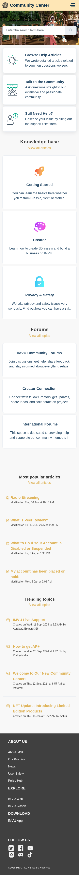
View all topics (39, 335)
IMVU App (15, 820)
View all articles (39, 148)
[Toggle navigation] (72, 5)
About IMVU (16, 752)
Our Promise (16, 759)
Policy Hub (15, 780)
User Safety (16, 773)
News (12, 766)
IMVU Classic (17, 806)
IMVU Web (15, 798)
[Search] (71, 30)
